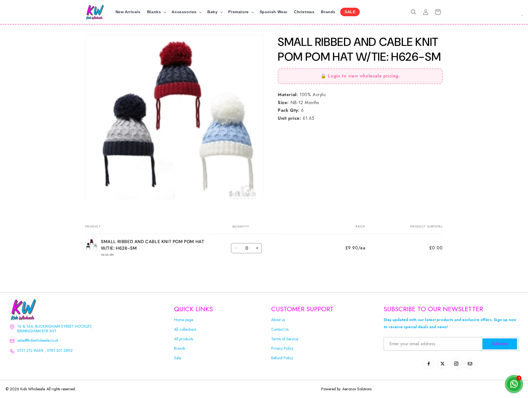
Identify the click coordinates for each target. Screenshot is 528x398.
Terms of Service (284, 339)
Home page (183, 319)
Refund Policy (282, 358)
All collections (185, 329)
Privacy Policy (282, 348)
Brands (179, 348)
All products (183, 339)
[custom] (429, 363)
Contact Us (279, 329)
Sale (177, 358)
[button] (156, 12)
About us (278, 319)
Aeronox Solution (356, 389)
